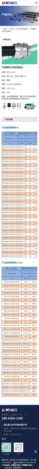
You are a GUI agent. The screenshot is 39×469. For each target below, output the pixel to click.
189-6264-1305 (12, 418)
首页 (5, 29)
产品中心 (12, 29)
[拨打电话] (35, 451)
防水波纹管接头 (22, 29)
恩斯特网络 (17, 468)
